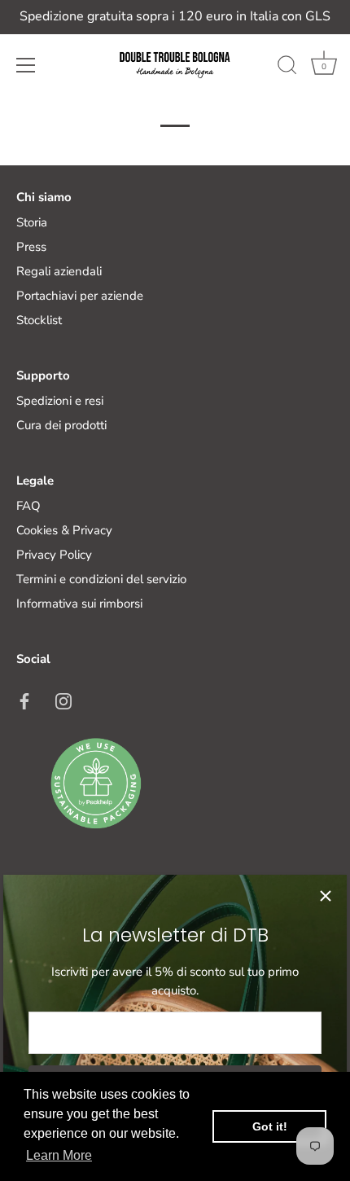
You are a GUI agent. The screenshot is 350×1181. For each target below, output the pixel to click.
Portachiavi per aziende (79, 296)
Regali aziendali (59, 271)
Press (31, 247)
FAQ (28, 506)
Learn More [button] (59, 1155)
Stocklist (39, 320)
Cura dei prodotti (61, 425)
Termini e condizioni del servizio (101, 579)
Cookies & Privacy (64, 530)
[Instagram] (63, 699)
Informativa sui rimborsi (79, 603)
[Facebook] (24, 699)
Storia (31, 222)
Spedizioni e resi (59, 401)
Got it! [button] (269, 1126)
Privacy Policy (54, 555)
